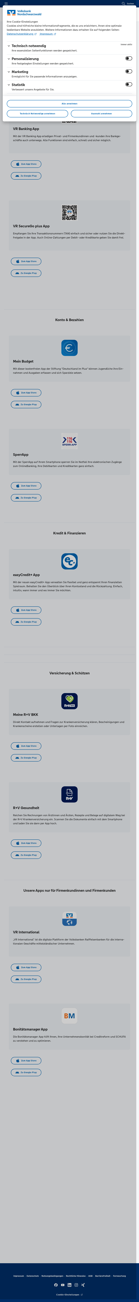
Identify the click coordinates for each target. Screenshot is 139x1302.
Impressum (46, 33)
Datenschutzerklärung (20, 33)
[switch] (128, 58)
